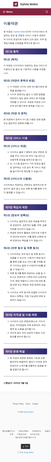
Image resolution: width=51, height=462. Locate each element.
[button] (46, 11)
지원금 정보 (22, 434)
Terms (28, 404)
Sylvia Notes (29, 4)
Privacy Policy (18, 404)
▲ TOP (25, 446)
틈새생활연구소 (8, 431)
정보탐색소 (37, 431)
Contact (35, 404)
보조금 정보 (35, 434)
